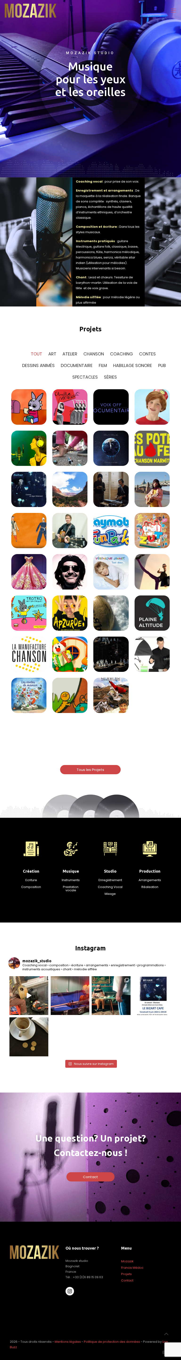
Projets (126, 1274)
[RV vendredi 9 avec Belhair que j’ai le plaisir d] (152, 995)
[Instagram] (70, 1291)
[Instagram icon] (163, 1352)
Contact (127, 1280)
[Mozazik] (31, 10)
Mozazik (127, 1261)
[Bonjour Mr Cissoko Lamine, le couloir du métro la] (28, 995)
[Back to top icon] (166, 1334)
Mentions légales (68, 1341)
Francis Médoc (132, 1267)
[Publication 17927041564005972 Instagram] (28, 1036)
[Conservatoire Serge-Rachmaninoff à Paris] (70, 995)
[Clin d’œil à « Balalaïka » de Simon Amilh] (111, 995)
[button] (90, 769)
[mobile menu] (173, 11)
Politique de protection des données (112, 1341)
